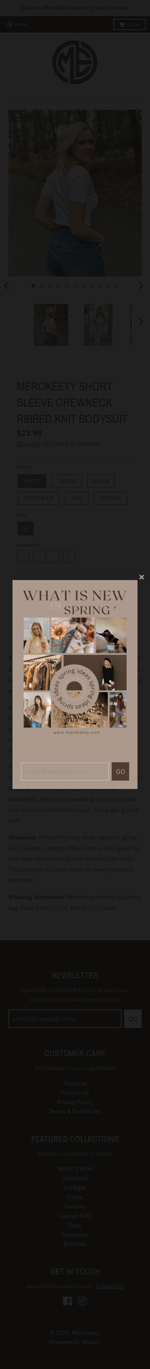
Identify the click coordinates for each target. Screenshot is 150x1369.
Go (120, 771)
